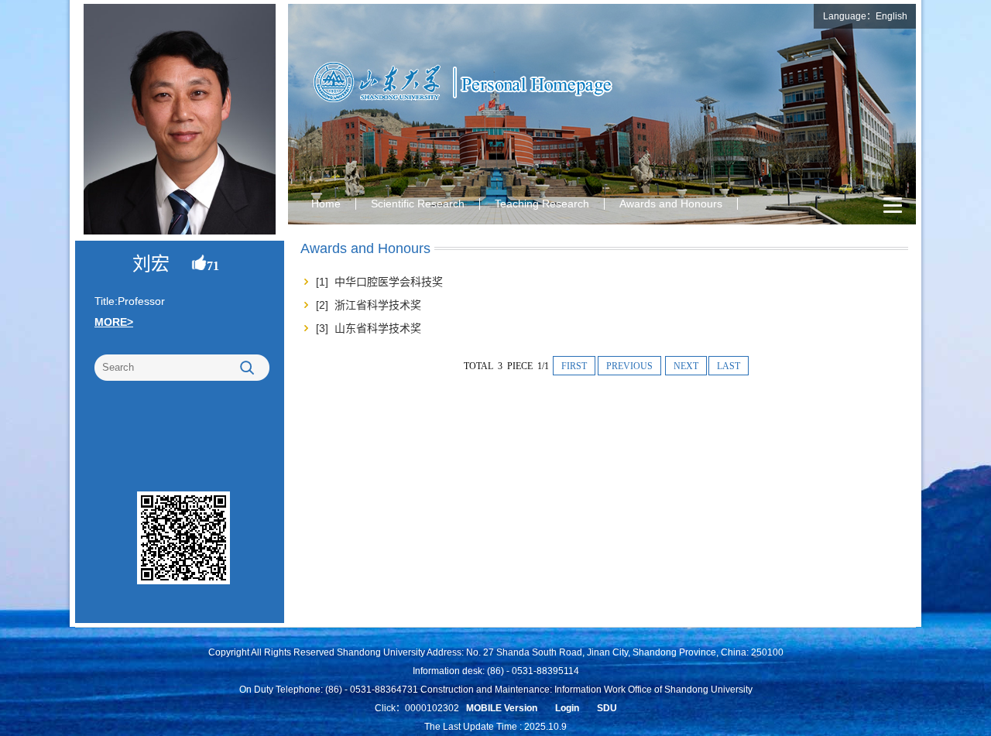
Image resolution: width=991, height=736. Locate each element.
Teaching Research (542, 203)
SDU (607, 708)
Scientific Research (418, 203)
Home (326, 203)
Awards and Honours (670, 203)
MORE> (113, 322)
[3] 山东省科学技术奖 (368, 328)
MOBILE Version (501, 708)
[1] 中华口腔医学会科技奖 (379, 282)
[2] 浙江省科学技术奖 (368, 305)
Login (567, 708)
